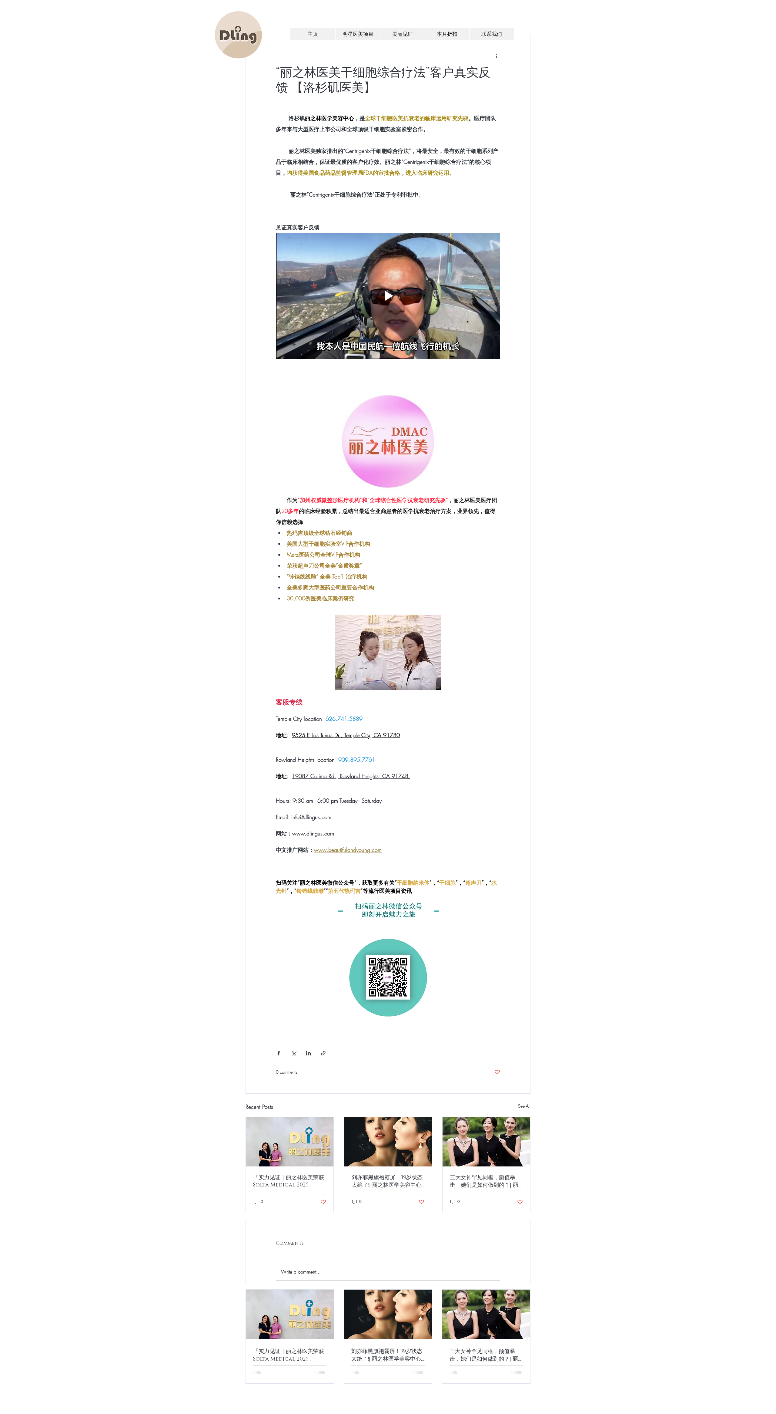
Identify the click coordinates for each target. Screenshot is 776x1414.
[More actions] (496, 56)
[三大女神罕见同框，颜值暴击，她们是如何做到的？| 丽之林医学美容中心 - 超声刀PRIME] (486, 1141)
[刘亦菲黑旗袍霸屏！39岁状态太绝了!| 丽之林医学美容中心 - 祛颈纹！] (388, 1141)
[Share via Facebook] (279, 1053)
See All (524, 1106)
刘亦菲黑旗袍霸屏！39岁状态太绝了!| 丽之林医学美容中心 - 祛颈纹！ (387, 1181)
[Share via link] (323, 1053)
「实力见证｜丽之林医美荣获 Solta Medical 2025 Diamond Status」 (288, 1181)
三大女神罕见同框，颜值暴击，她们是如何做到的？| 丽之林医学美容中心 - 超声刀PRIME (484, 1181)
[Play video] (388, 296)
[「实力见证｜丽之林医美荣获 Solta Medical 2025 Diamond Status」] (289, 1141)
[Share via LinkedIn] (308, 1053)
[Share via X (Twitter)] (293, 1053)
